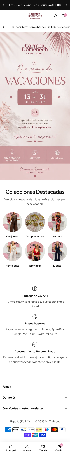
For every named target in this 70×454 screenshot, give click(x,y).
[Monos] (57, 251)
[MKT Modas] (35, 16)
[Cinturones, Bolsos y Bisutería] (35, 222)
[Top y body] (35, 251)
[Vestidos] (57, 222)
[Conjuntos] (12, 222)
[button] (3, 5)
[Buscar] (55, 16)
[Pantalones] (12, 251)
